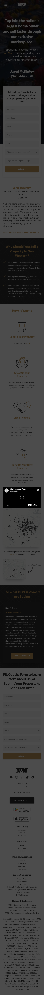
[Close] (38, 490)
